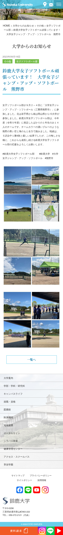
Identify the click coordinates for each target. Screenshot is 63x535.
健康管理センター (13, 448)
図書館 (7, 409)
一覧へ (31, 359)
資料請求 (16, 530)
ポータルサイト (12, 433)
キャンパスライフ (13, 393)
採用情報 (41, 480)
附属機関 (8, 417)
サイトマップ (18, 475)
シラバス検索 (11, 440)
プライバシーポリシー (41, 475)
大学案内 (8, 378)
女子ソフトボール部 (26, 61)
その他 (7, 61)
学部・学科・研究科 (14, 385)
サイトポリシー (24, 480)
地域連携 (8, 425)
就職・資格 (9, 401)
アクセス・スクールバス (17, 456)
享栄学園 (8, 464)
